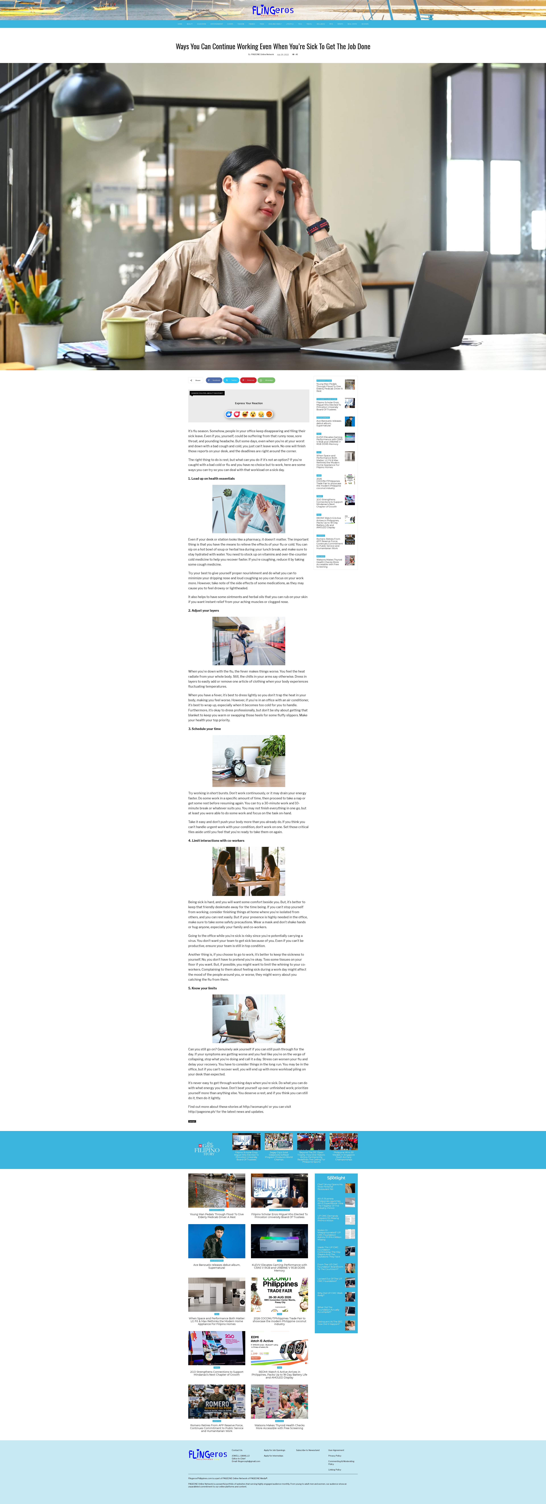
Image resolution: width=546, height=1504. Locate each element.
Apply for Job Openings (274, 1450)
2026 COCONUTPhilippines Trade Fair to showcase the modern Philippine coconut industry (329, 483)
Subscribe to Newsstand (307, 1450)
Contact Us (237, 1450)
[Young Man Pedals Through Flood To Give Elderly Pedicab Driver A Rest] (350, 385)
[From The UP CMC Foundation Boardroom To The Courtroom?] (350, 1268)
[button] (354, 10)
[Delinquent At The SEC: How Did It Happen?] (350, 1325)
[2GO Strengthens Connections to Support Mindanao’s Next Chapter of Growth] (350, 500)
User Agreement (336, 1450)
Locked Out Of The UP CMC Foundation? (330, 1279)
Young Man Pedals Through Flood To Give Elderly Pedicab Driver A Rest (330, 387)
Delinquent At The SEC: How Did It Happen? (330, 1322)
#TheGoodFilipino (324, 381)
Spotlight (192, 1121)
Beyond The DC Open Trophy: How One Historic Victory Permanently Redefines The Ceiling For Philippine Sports (311, 1157)
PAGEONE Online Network (262, 54)
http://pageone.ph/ (202, 1111)
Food (319, 475)
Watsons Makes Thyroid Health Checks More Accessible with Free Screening (329, 563)
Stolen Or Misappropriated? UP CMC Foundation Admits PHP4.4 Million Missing (329, 1235)
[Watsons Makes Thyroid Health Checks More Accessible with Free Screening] (350, 560)
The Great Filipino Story (327, 399)
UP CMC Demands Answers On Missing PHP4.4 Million (328, 1218)
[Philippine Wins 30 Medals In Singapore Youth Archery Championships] (344, 1141)
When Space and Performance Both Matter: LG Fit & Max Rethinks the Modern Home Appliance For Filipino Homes (328, 461)
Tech (319, 434)
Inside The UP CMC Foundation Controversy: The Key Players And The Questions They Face (329, 1252)
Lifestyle (320, 536)
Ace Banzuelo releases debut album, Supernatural (329, 423)
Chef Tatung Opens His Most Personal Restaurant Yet (330, 1186)
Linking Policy (334, 1469)
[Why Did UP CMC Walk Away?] (350, 1297)
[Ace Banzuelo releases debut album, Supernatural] (350, 421)
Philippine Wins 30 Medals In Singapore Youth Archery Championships (344, 1156)
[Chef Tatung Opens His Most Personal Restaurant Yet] (350, 1188)
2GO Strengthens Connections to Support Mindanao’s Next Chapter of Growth (330, 503)
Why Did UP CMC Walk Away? (330, 1294)
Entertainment (323, 418)
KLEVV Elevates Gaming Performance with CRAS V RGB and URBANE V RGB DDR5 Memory (330, 441)
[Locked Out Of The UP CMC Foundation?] (350, 1282)
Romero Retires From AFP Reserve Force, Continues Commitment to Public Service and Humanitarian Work (330, 544)
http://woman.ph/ (255, 1107)
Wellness (321, 556)
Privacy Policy (334, 1456)
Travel (319, 496)
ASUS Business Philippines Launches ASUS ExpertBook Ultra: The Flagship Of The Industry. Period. (330, 1203)
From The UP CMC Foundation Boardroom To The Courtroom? (330, 1266)
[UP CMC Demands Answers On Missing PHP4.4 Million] (350, 1220)
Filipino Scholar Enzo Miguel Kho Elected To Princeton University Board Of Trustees (329, 406)
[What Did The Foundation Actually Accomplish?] (350, 1311)
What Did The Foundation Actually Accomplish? (328, 1309)
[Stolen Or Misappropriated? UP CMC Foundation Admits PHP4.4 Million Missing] (350, 1234)
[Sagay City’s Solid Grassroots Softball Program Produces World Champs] (279, 1141)
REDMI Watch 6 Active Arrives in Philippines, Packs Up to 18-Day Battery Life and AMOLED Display (329, 523)
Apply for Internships (273, 1456)
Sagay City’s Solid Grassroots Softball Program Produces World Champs (279, 1156)
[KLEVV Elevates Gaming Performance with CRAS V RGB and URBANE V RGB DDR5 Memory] (350, 438)
